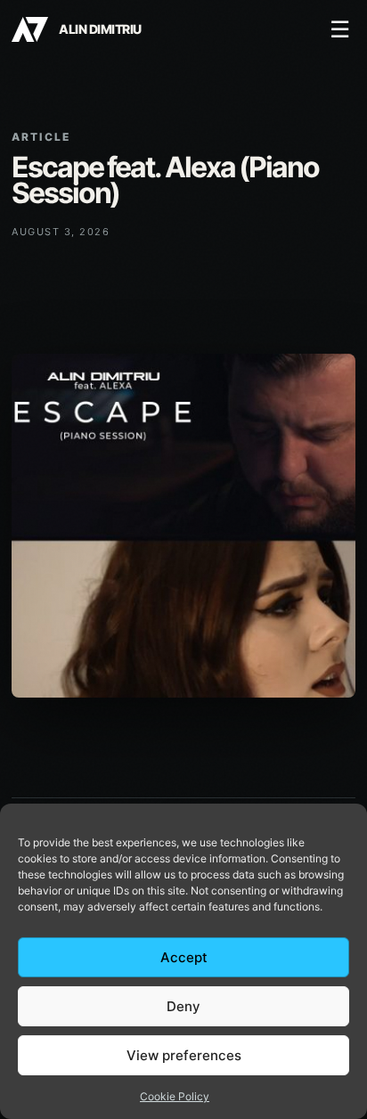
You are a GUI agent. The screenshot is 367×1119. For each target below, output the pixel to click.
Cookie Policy (174, 1096)
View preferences (183, 1055)
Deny (183, 1006)
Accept (184, 957)
